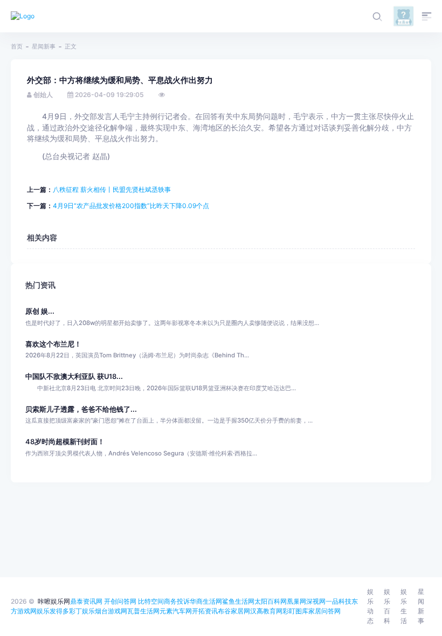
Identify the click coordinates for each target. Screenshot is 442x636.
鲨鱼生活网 (238, 601)
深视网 (316, 601)
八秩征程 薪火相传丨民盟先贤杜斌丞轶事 (112, 189)
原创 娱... (39, 311)
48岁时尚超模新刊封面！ (65, 442)
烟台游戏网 (111, 611)
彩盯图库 (295, 611)
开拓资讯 (205, 611)
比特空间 (151, 601)
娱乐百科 (387, 606)
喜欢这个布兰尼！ (53, 344)
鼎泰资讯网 (86, 601)
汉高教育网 (266, 611)
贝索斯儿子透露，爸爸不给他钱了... (81, 409)
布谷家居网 (234, 611)
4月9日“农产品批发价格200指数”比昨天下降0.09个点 (131, 206)
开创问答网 (120, 601)
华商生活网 (206, 601)
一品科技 (338, 601)
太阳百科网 (270, 601)
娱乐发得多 (53, 611)
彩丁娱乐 (82, 611)
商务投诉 (177, 601)
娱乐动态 (370, 606)
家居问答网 (324, 611)
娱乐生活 (403, 606)
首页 (17, 46)
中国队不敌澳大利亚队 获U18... (74, 376)
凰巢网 (296, 601)
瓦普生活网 (143, 611)
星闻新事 (44, 46)
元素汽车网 (176, 611)
